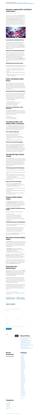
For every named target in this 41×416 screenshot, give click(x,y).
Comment (7, 310)
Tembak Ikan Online (9, 408)
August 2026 (23, 354)
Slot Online (30, 3)
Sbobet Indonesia (8, 293)
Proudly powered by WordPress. (16, 413)
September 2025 (23, 367)
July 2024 (22, 384)
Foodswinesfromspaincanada (11, 2)
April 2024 (22, 387)
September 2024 (23, 381)
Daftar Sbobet (14, 292)
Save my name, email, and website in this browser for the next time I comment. (15, 326)
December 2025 (23, 364)
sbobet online (15, 293)
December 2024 (23, 378)
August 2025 (23, 368)
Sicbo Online (26, 3)
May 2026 (22, 358)
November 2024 (23, 379)
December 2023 (23, 392)
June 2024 (22, 385)
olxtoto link (22, 398)
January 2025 (23, 377)
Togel (7, 409)
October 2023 (23, 394)
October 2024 (23, 380)
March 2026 (22, 360)
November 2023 (23, 393)
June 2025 (22, 371)
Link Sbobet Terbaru (22, 292)
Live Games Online (9, 3)
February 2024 (23, 390)
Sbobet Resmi (18, 293)
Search (7, 334)
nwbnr (7, 291)
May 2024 (22, 386)
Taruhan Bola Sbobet (8, 294)
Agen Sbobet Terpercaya (9, 292)
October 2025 (23, 366)
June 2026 (22, 357)
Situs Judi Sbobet (22, 293)
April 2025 (22, 373)
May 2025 (22, 372)
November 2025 (23, 365)
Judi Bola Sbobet (18, 292)
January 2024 (23, 391)
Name (7, 319)
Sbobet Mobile (11, 293)
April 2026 (22, 359)
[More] (33, 3)
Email (17, 319)
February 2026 (23, 361)
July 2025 (22, 370)
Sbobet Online (20, 3)
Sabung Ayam (15, 3)
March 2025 (22, 374)
